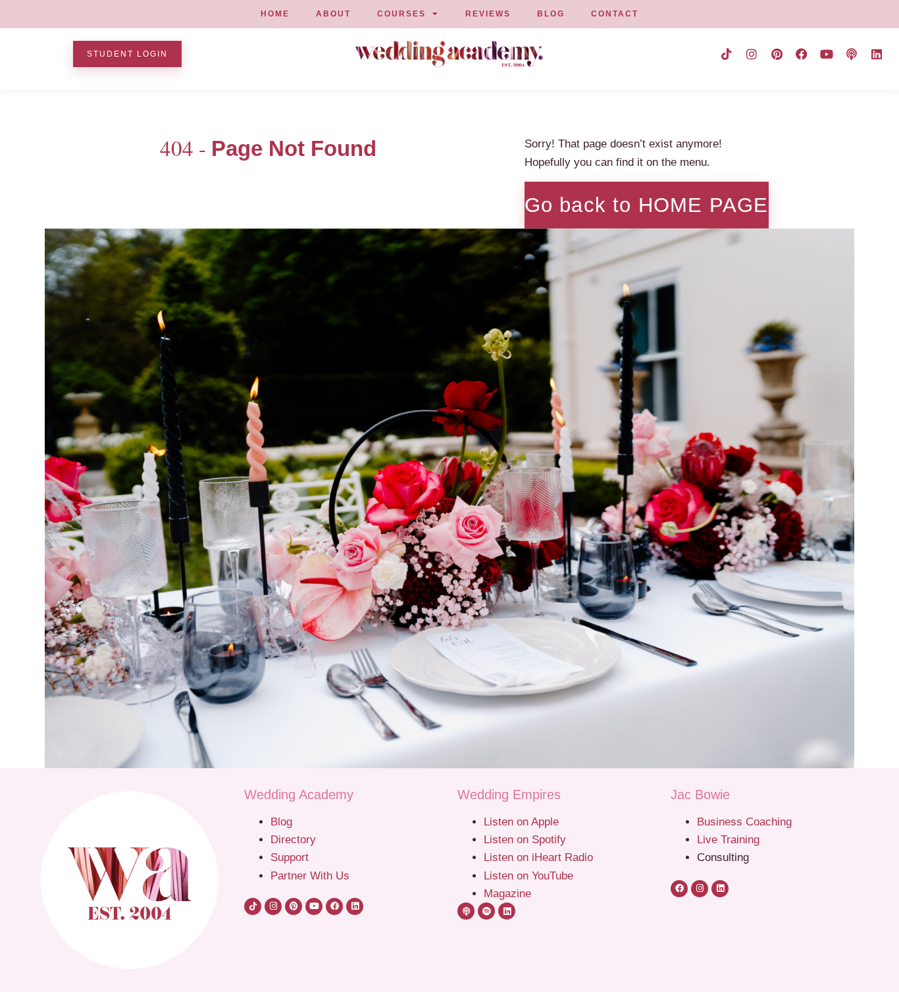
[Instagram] (752, 54)
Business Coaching (744, 821)
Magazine (507, 893)
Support (289, 857)
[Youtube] (827, 54)
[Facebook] (802, 54)
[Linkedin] (877, 54)
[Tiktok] (726, 54)
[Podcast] (852, 54)
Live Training (728, 839)
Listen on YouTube (528, 875)
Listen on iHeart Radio (538, 857)
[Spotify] (486, 911)
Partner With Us (309, 875)
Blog (281, 821)
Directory (293, 839)
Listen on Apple (523, 821)
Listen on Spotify (525, 839)
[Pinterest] (777, 54)
